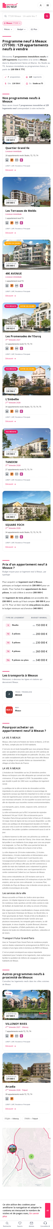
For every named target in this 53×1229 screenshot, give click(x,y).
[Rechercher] (47, 16)
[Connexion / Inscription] (41, 5)
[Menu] (48, 5)
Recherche (7, 1226)
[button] (31, 1156)
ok (48, 1210)
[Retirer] (20, 23)
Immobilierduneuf (10, 5)
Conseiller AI (45, 1226)
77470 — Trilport (31, 1119)
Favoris (20, 1226)
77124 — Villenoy (12, 1119)
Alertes (31, 1226)
